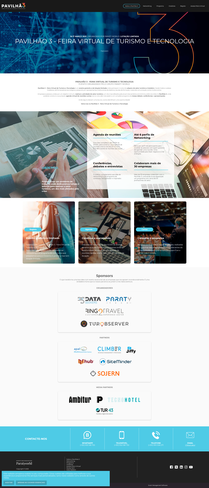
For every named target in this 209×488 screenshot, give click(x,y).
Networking (147, 6)
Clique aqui (190, 445)
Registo (183, 6)
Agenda (88, 229)
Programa (160, 6)
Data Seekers (71, 470)
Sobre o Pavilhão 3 (131, 6)
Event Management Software (157, 485)
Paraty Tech (71, 468)
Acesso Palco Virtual (198, 6)
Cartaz (145, 229)
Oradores (172, 6)
